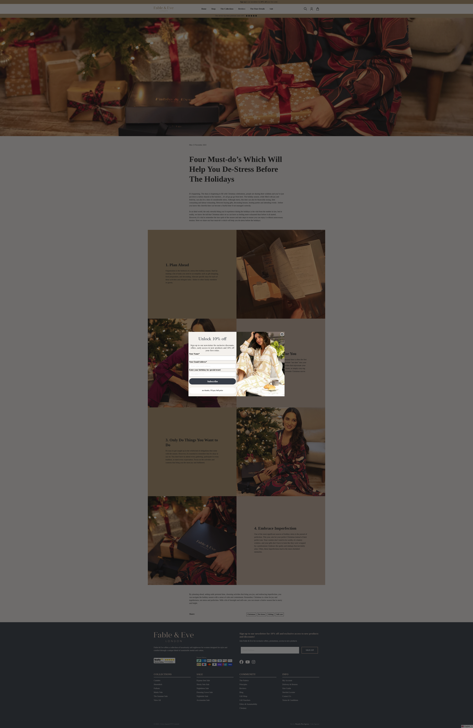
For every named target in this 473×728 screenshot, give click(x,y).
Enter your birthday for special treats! (205, 370)
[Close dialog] (282, 334)
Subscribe (212, 381)
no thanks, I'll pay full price (212, 390)
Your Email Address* (198, 362)
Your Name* (194, 354)
